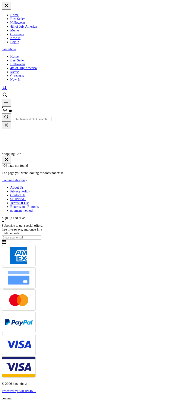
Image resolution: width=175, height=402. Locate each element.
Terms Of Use (19, 203)
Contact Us (17, 195)
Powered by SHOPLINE (19, 391)
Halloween (17, 22)
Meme (14, 30)
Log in (14, 42)
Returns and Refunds (24, 206)
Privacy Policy (20, 191)
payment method (21, 210)
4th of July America (23, 26)
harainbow (9, 49)
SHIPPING (18, 199)
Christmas (17, 34)
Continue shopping (14, 180)
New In (15, 38)
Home (14, 15)
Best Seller (17, 19)
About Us (16, 187)
